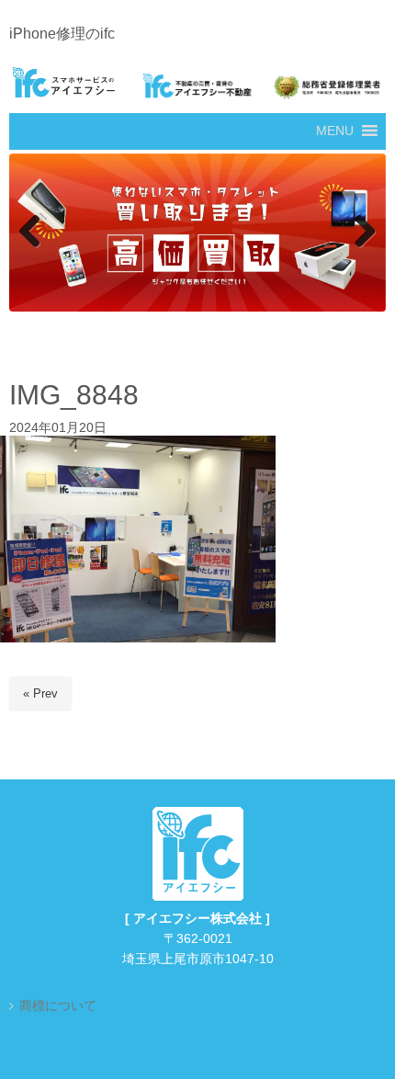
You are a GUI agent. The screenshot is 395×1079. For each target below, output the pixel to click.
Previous (32, 232)
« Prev (40, 693)
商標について (57, 1006)
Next (363, 232)
